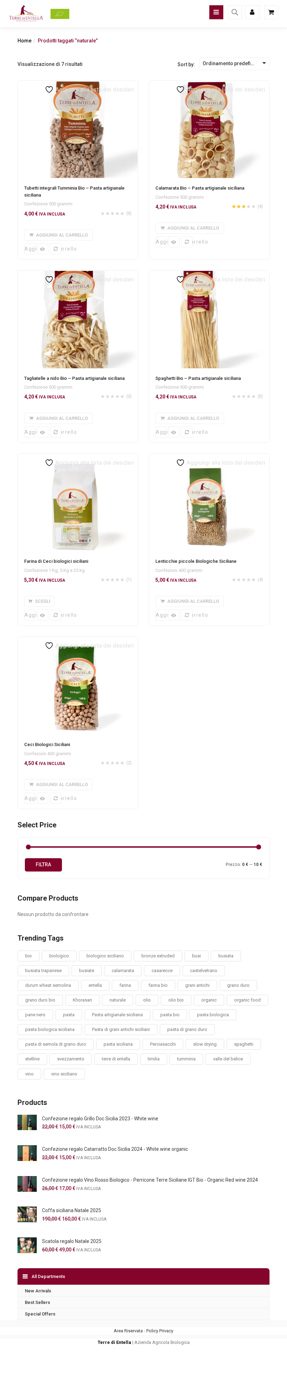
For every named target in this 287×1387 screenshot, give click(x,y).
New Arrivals (38, 1290)
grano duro (238, 985)
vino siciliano (64, 1074)
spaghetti (243, 1044)
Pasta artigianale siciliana (117, 1014)
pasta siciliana (118, 1044)
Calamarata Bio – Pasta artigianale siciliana (199, 188)
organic (209, 1000)
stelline (32, 1058)
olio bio (176, 1000)
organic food (247, 1000)
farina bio (158, 985)
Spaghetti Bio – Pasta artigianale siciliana (198, 378)
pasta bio (170, 1014)
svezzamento (70, 1058)
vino (29, 1074)
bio (28, 955)
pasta (69, 1014)
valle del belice (228, 1058)
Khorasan (82, 1000)
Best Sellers (37, 1302)
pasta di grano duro (187, 1029)
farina (125, 985)
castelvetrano (203, 970)
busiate (86, 970)
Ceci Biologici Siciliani (47, 744)
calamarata (123, 970)
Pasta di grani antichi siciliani (121, 1029)
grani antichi (197, 985)
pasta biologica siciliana (50, 1029)
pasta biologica (213, 1014)
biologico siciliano (105, 955)
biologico (59, 955)
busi (196, 955)
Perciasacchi (163, 1044)
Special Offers (40, 1314)
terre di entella (116, 1058)
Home (24, 40)
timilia (154, 1058)
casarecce (162, 970)
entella (95, 985)
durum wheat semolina (48, 985)
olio (147, 1000)
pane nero (35, 1014)
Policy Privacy (159, 1330)
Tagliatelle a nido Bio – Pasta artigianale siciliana (74, 378)
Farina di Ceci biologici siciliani (56, 561)
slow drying (205, 1044)
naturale (118, 1000)
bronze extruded (158, 955)
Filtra (43, 864)
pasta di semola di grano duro (55, 1044)
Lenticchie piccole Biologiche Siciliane (196, 561)
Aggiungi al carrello (29, 249)
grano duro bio (40, 1000)
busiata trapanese (43, 970)
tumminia (186, 1058)
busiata (225, 955)
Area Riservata (128, 1330)
